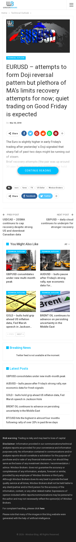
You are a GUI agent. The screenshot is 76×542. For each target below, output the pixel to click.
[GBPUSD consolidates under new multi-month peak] (21, 260)
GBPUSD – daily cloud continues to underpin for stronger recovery (57, 223)
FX (32, 188)
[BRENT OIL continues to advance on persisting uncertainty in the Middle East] (55, 301)
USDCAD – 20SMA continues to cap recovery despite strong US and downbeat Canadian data (18, 227)
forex (24, 188)
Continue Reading (38, 170)
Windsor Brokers (56, 188)
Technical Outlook (15, 58)
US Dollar (41, 188)
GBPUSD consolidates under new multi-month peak (35, 376)
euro (16, 188)
